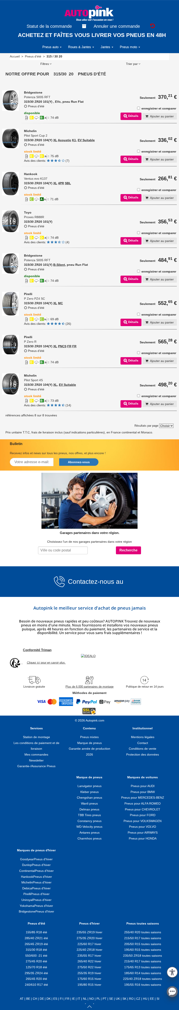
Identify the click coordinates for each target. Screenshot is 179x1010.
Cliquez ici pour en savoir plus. (46, 662)
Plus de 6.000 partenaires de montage (89, 686)
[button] (172, 971)
